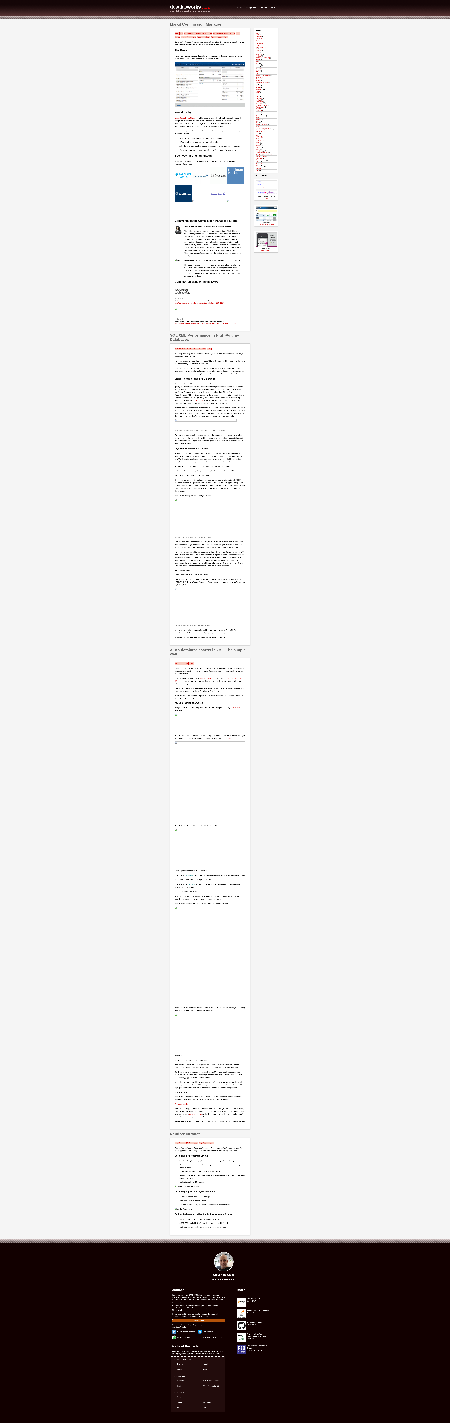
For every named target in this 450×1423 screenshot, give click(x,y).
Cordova (258, 51)
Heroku (258, 79)
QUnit (257, 135)
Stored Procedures (188, 37)
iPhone (258, 86)
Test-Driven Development (264, 154)
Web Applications (263, 224)
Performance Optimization (185, 349)
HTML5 (258, 81)
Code (266, 198)
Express (180, 1364)
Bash (205, 1369)
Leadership (259, 102)
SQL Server (201, 349)
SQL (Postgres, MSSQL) (212, 1380)
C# (181, 33)
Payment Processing (262, 128)
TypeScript (259, 158)
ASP (257, 42)
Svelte (179, 1402)
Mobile (258, 109)
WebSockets (260, 167)
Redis (257, 142)
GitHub (258, 72)
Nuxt (257, 123)
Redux (258, 144)
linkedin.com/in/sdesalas (186, 1332)
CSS (178, 1408)
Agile (177, 33)
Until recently (198, 400)
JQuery (177, 681)
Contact (263, 8)
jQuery (258, 91)
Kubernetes (259, 98)
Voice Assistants (261, 160)
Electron (258, 65)
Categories (251, 8)
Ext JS (226, 678)
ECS (257, 63)
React (257, 139)
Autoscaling (259, 44)
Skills (239, 8)
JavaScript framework (208, 678)
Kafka (257, 96)
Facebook (259, 68)
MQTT (257, 112)
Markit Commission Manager (186, 118)
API (257, 40)
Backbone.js (259, 47)
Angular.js (259, 38)
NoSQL (258, 121)
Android (258, 37)
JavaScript (179, 1143)
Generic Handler (195, 1114)
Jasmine (258, 88)
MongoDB (259, 110)
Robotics (258, 146)
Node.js (258, 119)
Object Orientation (261, 124)
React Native (260, 140)
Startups (267, 250)
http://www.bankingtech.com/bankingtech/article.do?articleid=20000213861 (200, 303)
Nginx (257, 117)
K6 (256, 95)
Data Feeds (188, 33)
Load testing (259, 103)
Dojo (231, 678)
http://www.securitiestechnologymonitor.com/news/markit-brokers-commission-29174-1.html (206, 323)
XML (225, 37)
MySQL (258, 114)
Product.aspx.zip (181, 1104)
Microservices (260, 107)
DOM (257, 61)
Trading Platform (203, 37)
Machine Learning (261, 105)
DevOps (258, 56)
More (273, 8)
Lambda (258, 100)
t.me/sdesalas (208, 1332)
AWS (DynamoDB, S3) (211, 1386)
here (223, 738)
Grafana (258, 77)
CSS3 (257, 52)
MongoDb (180, 1380)
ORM (257, 126)
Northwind (237, 708)
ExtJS (257, 66)
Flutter (258, 70)
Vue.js (258, 161)
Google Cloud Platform (263, 75)
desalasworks (185, 7)
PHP (257, 133)
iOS (257, 84)
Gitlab (257, 73)
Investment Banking (220, 33)
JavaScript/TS (208, 1402)
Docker (258, 59)
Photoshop (259, 132)
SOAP (232, 33)
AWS (257, 45)
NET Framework (191, 1143)
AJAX (257, 35)
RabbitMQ (259, 137)
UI (271, 250)
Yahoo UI (237, 678)
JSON (257, 93)
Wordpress (259, 168)
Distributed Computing (203, 33)
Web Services (216, 37)
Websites (271, 224)
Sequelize (259, 147)
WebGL (258, 165)
